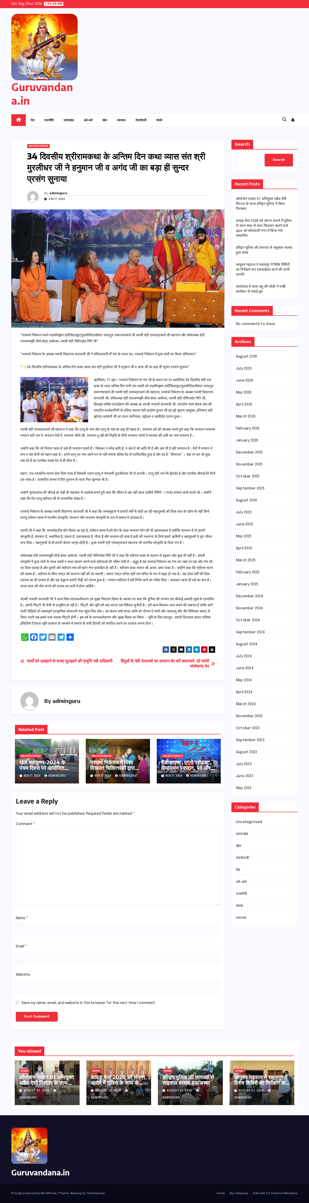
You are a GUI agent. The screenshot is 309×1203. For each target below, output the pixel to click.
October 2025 (247, 476)
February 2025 (248, 572)
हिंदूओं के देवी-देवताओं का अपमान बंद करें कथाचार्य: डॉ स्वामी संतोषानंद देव (165, 664)
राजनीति (49, 120)
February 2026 (248, 428)
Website (23, 975)
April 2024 (244, 692)
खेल (104, 120)
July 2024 (244, 656)
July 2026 (244, 368)
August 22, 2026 (37, 1090)
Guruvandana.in (40, 1172)
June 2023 (244, 776)
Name (22, 918)
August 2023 (246, 752)
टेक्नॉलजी (140, 120)
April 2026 (244, 404)
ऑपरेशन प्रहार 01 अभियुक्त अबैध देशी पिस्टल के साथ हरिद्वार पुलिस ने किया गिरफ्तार (261, 204)
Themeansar (96, 1193)
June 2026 (244, 380)
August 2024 (246, 644)
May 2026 (244, 392)
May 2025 (244, 536)
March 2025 (245, 560)
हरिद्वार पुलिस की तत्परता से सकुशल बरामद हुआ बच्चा (188, 1079)
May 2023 (244, 788)
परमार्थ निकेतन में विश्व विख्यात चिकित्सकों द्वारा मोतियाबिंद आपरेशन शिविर (114, 768)
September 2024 (250, 632)
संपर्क (159, 120)
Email (21, 946)
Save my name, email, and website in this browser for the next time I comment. (88, 1003)
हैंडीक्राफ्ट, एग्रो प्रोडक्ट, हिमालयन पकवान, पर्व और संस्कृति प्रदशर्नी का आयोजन (186, 770)
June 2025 (244, 524)
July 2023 (244, 764)
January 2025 (247, 584)
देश (32, 120)
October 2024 (248, 620)
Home (221, 1193)
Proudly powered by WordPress (34, 1193)
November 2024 (249, 608)
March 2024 (246, 704)
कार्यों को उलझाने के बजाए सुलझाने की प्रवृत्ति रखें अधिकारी (69, 661)
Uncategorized (38, 146)
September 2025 (250, 488)
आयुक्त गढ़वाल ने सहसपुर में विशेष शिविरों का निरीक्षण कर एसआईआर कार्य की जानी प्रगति (263, 270)
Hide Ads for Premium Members (275, 1193)
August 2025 (246, 500)
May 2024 (244, 680)
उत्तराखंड (69, 120)
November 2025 (249, 464)
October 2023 (247, 728)
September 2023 (250, 740)
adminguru (58, 193)
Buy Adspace (239, 1193)
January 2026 (247, 440)
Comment (25, 824)
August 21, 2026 (180, 1090)
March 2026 (245, 416)
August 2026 (246, 356)
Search (242, 144)
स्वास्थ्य (121, 120)
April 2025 (244, 548)
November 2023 (249, 716)
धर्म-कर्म (88, 120)
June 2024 (245, 668)
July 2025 (244, 512)
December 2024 (249, 596)
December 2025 (249, 452)
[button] (284, 120)
